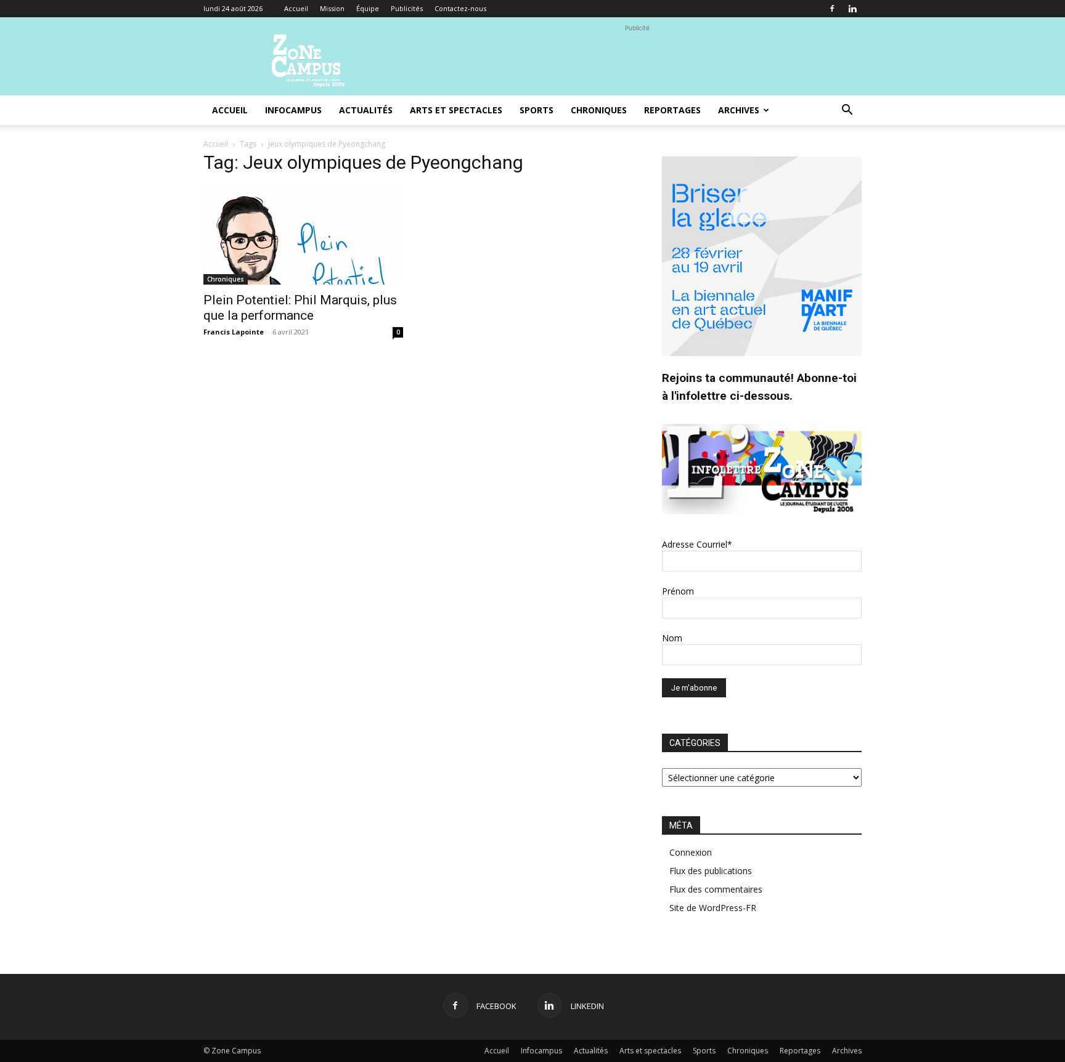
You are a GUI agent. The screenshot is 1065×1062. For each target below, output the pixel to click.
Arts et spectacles (456, 110)
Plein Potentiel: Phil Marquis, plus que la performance (300, 308)
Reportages (672, 110)
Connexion (690, 852)
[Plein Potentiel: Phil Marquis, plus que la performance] (303, 235)
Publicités (407, 8)
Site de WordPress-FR (712, 908)
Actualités (366, 110)
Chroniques (599, 110)
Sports (536, 110)
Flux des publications (710, 871)
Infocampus (293, 110)
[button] (847, 111)
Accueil (296, 8)
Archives (738, 110)
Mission (332, 8)
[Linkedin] (852, 8)
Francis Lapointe (233, 331)
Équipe (367, 8)
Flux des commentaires (715, 889)
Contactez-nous (460, 8)
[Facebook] (832, 8)
